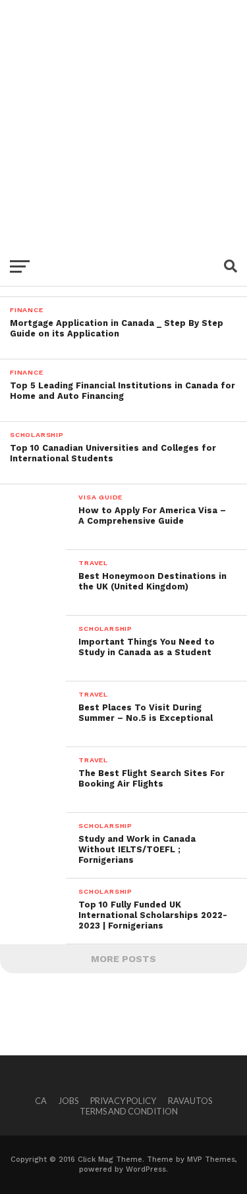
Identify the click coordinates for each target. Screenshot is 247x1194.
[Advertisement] (123, 123)
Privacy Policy (123, 1100)
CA (41, 1100)
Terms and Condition (129, 1111)
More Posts (123, 958)
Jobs (68, 1100)
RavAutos (190, 1100)
